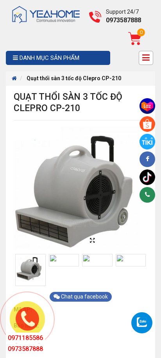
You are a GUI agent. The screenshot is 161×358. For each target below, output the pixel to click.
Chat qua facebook (84, 296)
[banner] (46, 14)
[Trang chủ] (14, 78)
